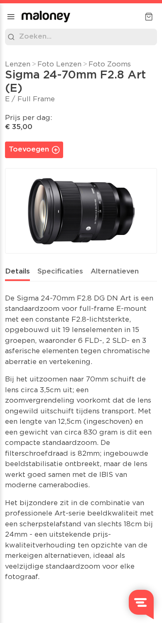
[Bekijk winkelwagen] (148, 16)
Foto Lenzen (59, 64)
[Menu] (10, 16)
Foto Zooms (109, 64)
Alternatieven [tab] (115, 272)
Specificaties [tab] (60, 272)
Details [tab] (17, 272)
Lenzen (17, 64)
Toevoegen (29, 150)
